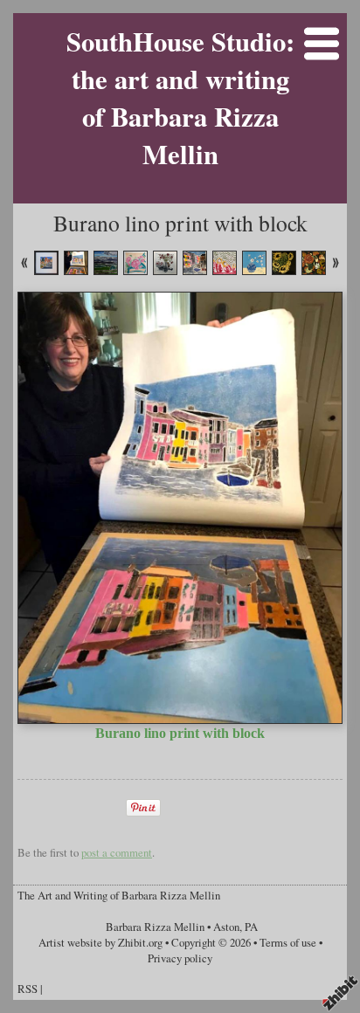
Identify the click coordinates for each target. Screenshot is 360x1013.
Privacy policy (180, 958)
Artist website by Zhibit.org (100, 942)
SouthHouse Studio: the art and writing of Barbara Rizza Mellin (180, 97)
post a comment (116, 852)
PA (251, 926)
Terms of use (288, 942)
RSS (27, 988)
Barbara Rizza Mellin (155, 926)
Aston (226, 926)
